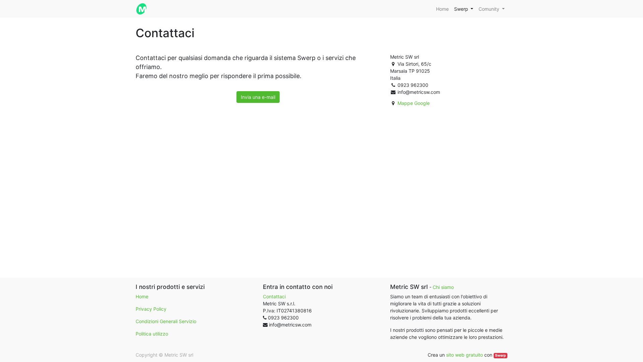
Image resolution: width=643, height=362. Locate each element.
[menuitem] (442, 9)
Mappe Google (414, 103)
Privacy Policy (151, 309)
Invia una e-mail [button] (258, 97)
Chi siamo (443, 287)
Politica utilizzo (152, 334)
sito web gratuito (464, 355)
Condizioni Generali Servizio (166, 321)
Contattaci (274, 296)
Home (142, 296)
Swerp (500, 355)
